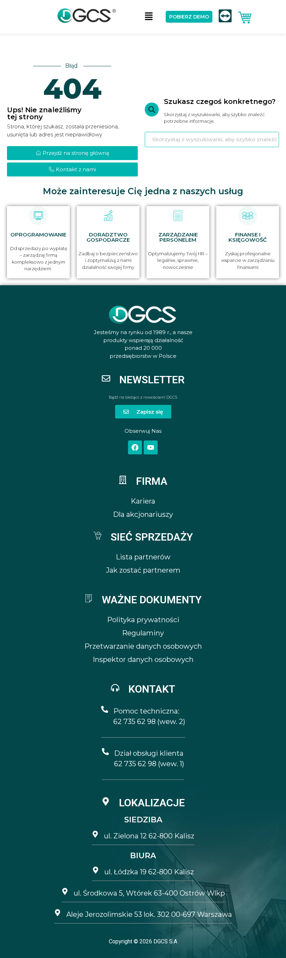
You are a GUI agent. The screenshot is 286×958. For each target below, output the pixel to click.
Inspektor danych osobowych (143, 659)
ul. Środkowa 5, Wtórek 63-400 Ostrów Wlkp (149, 893)
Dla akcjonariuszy (143, 514)
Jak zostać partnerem (143, 570)
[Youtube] (151, 447)
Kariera (143, 501)
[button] (149, 16)
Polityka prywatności (143, 620)
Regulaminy (143, 633)
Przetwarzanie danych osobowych (143, 646)
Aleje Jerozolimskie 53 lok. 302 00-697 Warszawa (149, 914)
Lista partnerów (143, 557)
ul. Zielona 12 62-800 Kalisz (149, 836)
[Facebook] (135, 447)
